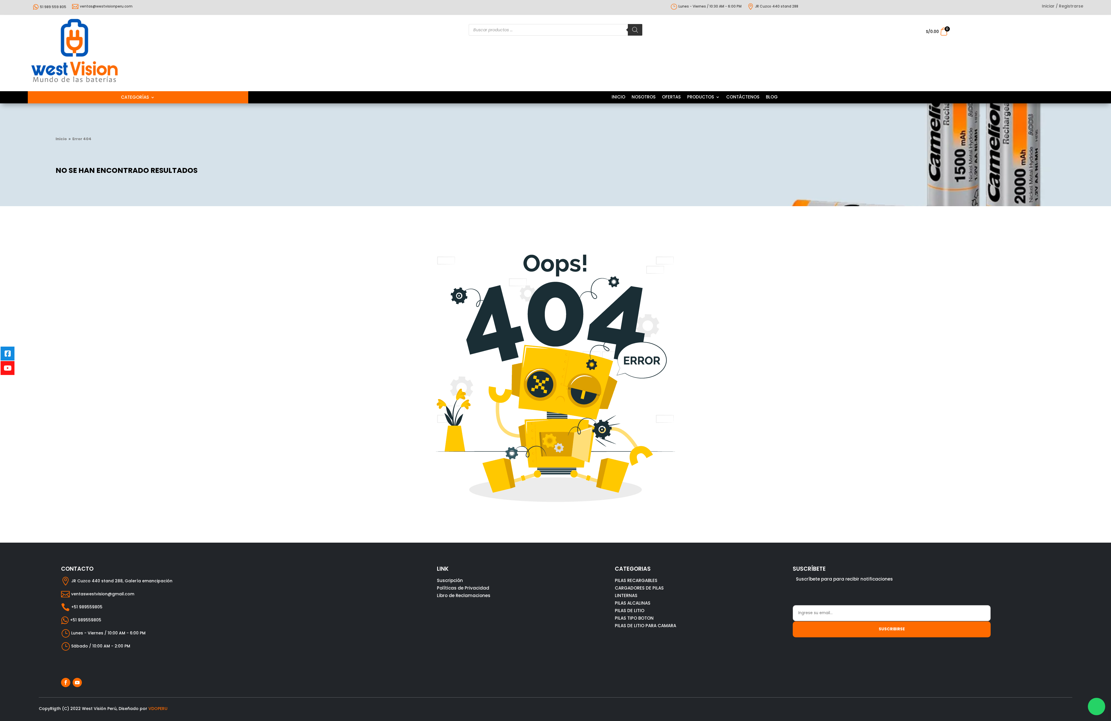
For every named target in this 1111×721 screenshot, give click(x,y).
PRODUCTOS (700, 97)
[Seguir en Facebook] (65, 682)
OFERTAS (671, 97)
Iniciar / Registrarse (1062, 6)
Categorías (135, 97)
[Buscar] (635, 30)
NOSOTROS (644, 97)
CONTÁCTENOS (742, 97)
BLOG (772, 97)
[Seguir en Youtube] (77, 682)
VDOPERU (158, 708)
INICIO (618, 97)
